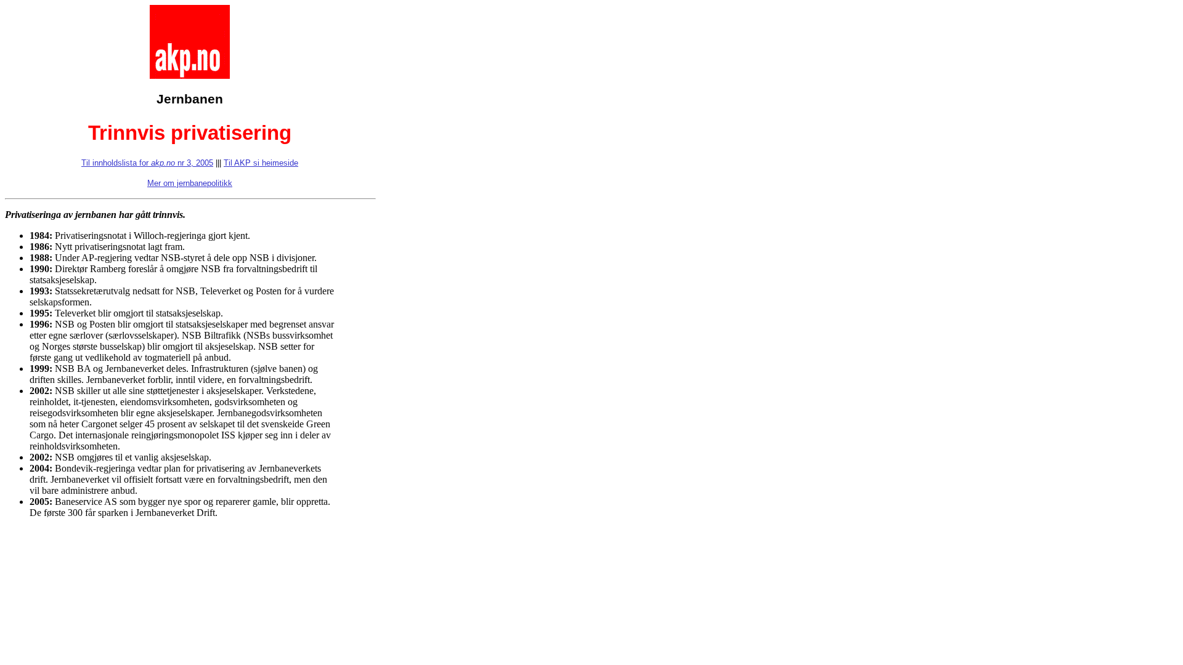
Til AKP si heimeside (261, 162)
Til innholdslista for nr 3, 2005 (147, 162)
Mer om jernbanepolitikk (189, 183)
